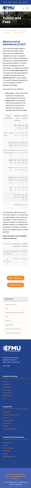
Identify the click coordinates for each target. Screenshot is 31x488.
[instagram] (21, 472)
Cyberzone (6, 417)
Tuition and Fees (9, 324)
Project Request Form (9, 456)
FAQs (6, 308)
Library (5, 398)
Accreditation (6, 451)
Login (20, 2)
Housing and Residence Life (11, 415)
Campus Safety (7, 390)
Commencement (7, 393)
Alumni (9, 2)
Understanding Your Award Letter (13, 333)
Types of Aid (8, 320)
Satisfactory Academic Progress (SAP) (14, 312)
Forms (6, 316)
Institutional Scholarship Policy (12, 328)
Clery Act (5, 453)
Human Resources (8, 442)
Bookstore (6, 426)
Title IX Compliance (8, 448)
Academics (6, 381)
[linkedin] (12, 472)
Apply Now (25, 2)
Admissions (6, 384)
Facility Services (7, 395)
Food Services (7, 423)
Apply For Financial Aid (11, 304)
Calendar (15, 2)
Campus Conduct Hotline (10, 429)
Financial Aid (6, 412)
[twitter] (15, 472)
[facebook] (9, 472)
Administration (7, 387)
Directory (5, 445)
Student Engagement (9, 420)
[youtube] (18, 472)
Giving (5, 2)
